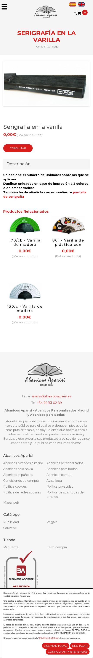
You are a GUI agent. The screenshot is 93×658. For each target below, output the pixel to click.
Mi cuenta (10, 547)
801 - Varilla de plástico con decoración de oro (68, 246)
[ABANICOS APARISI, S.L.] (46, 9)
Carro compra (56, 547)
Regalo (51, 522)
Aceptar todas (55, 645)
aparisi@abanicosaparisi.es (51, 396)
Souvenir (9, 528)
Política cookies (15, 486)
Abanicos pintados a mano (23, 463)
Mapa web (11, 503)
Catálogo (52, 46)
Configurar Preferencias (67, 651)
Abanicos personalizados (64, 463)
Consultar (18, 148)
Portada (40, 46)
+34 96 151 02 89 (49, 403)
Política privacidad (60, 486)
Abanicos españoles (18, 475)
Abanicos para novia (18, 469)
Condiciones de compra (21, 481)
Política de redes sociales (22, 492)
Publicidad (11, 522)
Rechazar (79, 645)
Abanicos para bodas (61, 469)
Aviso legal (54, 481)
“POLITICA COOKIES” (48, 638)
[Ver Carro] (79, 13)
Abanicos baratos (59, 475)
